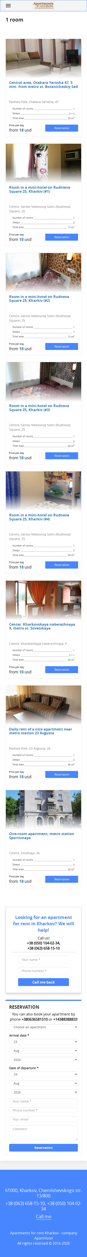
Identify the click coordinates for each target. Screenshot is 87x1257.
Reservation (61, 128)
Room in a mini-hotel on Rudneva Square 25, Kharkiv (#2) (39, 298)
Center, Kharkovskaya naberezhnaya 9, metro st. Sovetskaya (42, 626)
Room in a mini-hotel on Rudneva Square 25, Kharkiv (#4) (39, 517)
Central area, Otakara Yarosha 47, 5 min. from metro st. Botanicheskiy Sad (43, 84)
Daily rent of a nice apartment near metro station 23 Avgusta (40, 731)
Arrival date (19, 1035)
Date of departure (24, 1068)
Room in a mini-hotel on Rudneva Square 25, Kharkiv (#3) (39, 407)
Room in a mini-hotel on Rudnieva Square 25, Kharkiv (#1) (39, 189)
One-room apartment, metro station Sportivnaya (41, 835)
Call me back (43, 982)
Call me (43, 1216)
